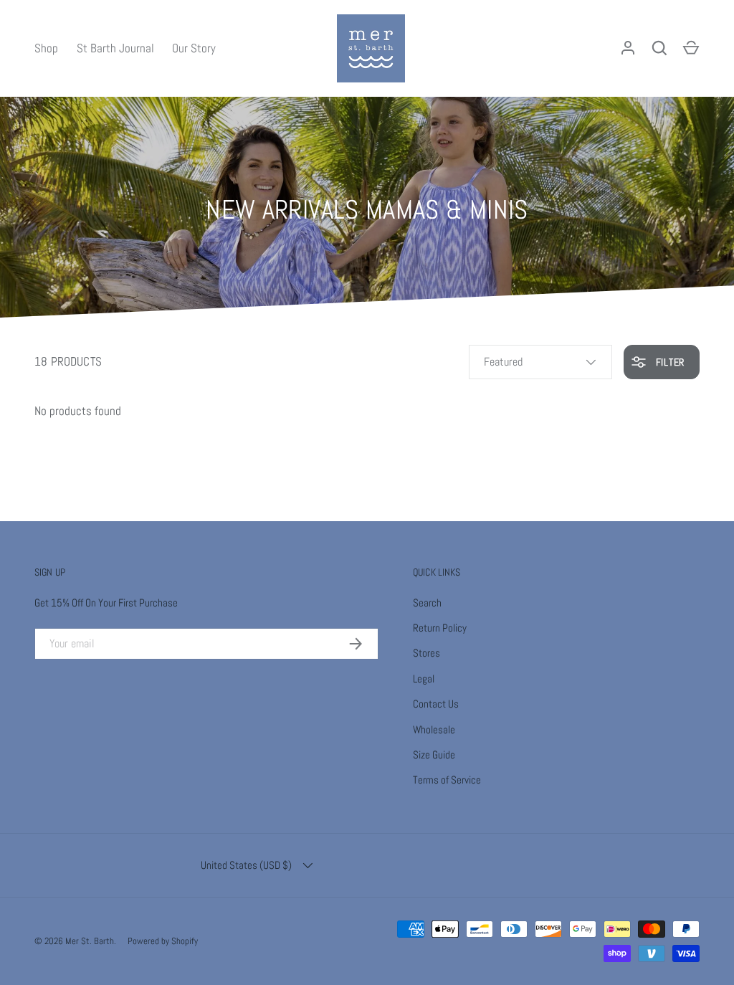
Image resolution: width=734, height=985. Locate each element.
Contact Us (436, 703)
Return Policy (440, 627)
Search (427, 602)
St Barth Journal (115, 48)
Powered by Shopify (163, 941)
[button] (691, 48)
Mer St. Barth (89, 941)
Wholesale (434, 729)
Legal (423, 678)
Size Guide (434, 754)
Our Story (194, 48)
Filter (669, 362)
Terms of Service (447, 779)
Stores (426, 653)
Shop (46, 48)
